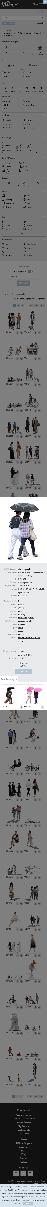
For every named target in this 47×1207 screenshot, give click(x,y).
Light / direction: (11, 621)
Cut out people (24, 569)
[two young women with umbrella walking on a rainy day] (13, 694)
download (23, 672)
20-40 (21, 607)
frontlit (29, 621)
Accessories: (12, 634)
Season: (14, 624)
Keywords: (13, 637)
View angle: (13, 617)
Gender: (14, 604)
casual (20, 631)
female (21, 604)
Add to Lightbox (24, 664)
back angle (22, 617)
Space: (14, 627)
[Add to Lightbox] (21, 707)
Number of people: (10, 601)
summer (21, 624)
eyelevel (31, 617)
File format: (12, 589)
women (21, 640)
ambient (21, 621)
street (20, 627)
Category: (13, 569)
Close (28, 1203)
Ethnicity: (13, 611)
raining (37, 637)
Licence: (14, 595)
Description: (12, 572)
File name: (13, 582)
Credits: (14, 651)
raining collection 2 (26, 637)
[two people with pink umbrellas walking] (34, 694)
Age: (15, 607)
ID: (16, 579)
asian (20, 611)
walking (21, 614)
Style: (15, 631)
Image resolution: (11, 585)
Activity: (14, 614)
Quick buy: (13, 658)
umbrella (21, 634)
